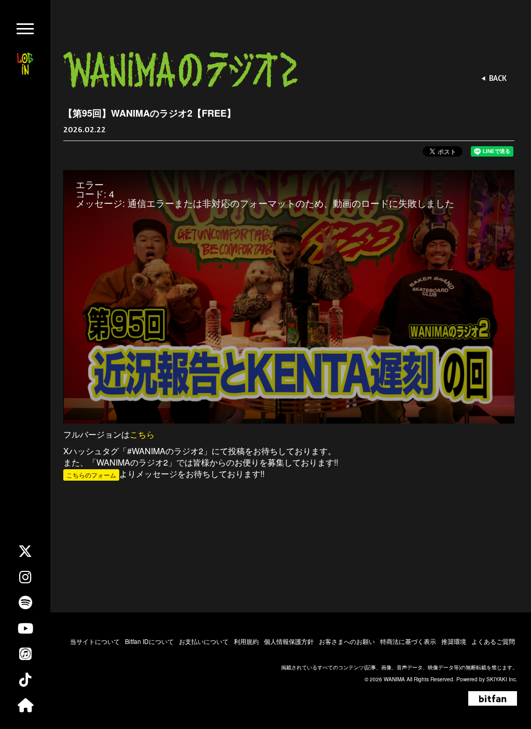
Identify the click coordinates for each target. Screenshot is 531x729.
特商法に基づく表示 (408, 641)
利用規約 (246, 641)
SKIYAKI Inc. (502, 679)
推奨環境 (453, 641)
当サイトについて (95, 641)
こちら (142, 434)
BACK (498, 78)
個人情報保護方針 (289, 641)
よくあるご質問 (493, 641)
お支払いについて (204, 641)
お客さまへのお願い (347, 641)
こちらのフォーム (91, 474)
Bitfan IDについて (149, 641)
